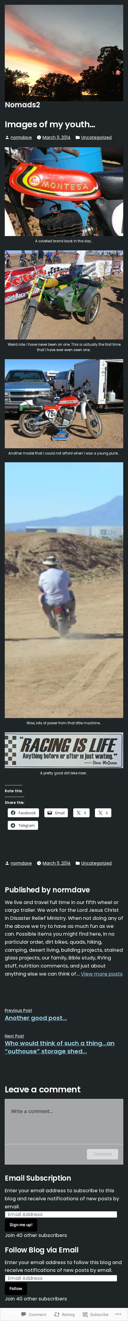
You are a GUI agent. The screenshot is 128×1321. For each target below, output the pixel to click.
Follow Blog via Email (41, 1250)
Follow (16, 1288)
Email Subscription (38, 1178)
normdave (21, 137)
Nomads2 (22, 105)
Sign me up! (21, 1224)
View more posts (102, 973)
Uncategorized (96, 137)
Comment (102, 1153)
